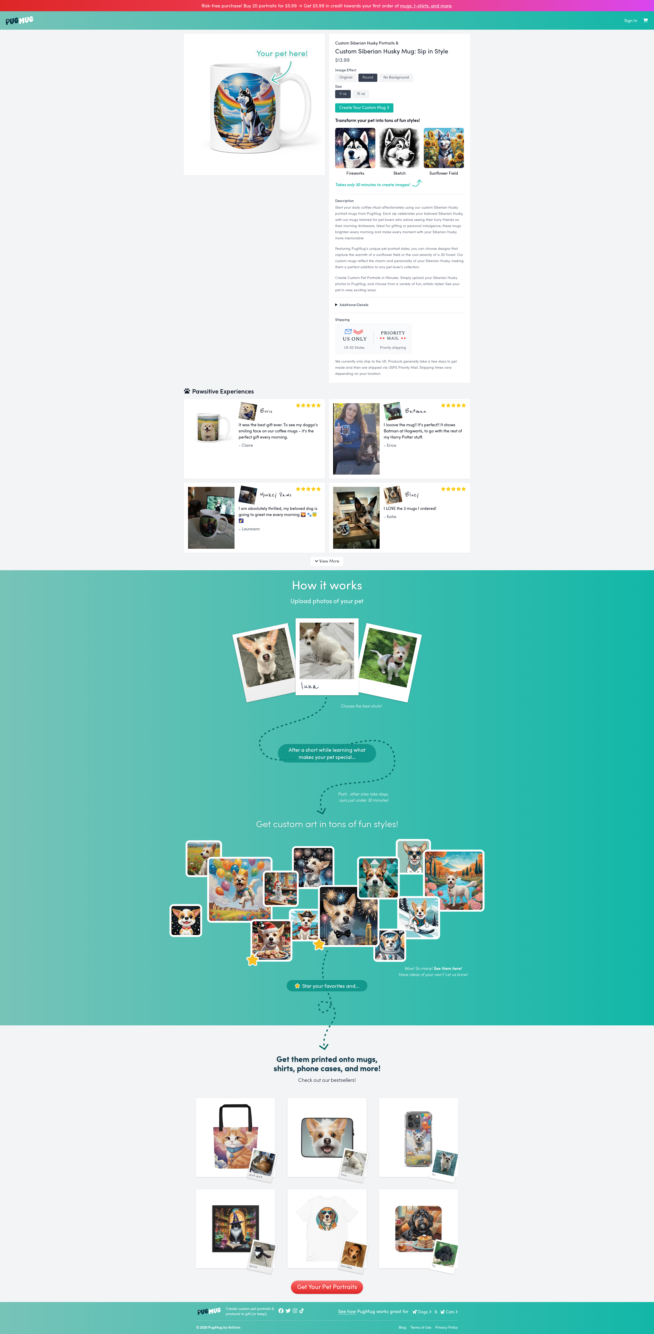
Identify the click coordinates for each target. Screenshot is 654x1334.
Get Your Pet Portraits (327, 1286)
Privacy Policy (446, 1327)
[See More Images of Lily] (418, 1228)
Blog (402, 1327)
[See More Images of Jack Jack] (235, 1137)
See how (347, 1311)
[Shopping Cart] (645, 20)
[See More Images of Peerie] (235, 1228)
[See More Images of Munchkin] (326, 1228)
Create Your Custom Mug (362, 107)
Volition (234, 1327)
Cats (450, 1312)
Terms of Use (420, 1327)
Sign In (630, 20)
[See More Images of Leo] (418, 1137)
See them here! (448, 968)
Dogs (423, 1312)
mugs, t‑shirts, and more (425, 6)
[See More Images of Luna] (326, 1137)
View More (329, 561)
